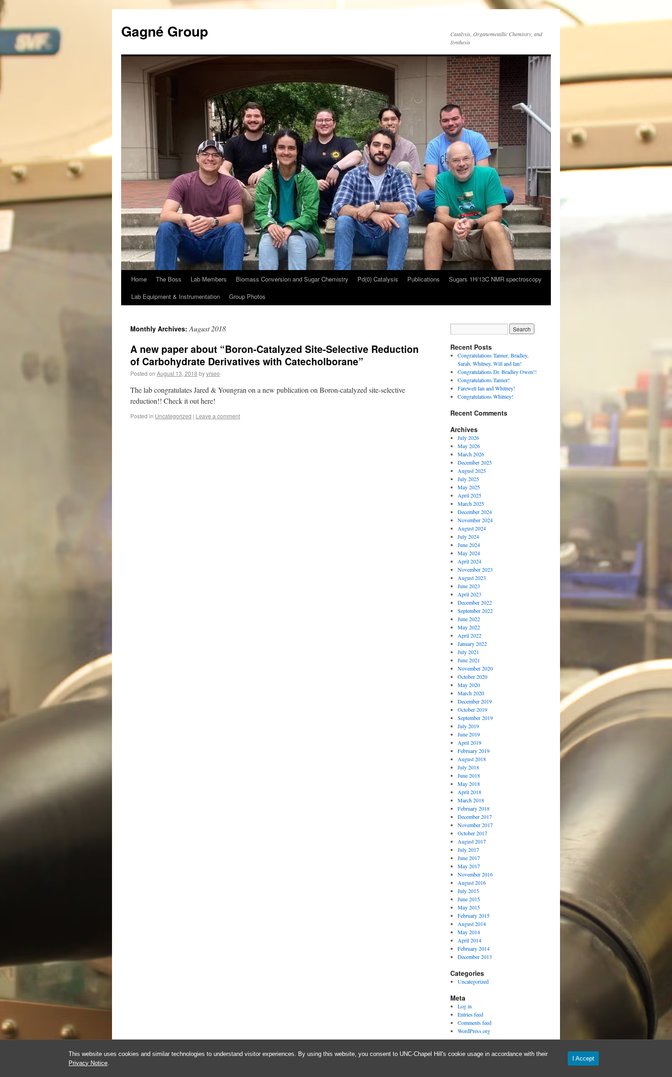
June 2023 (469, 586)
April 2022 (469, 635)
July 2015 (468, 890)
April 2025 (469, 495)
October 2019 (472, 709)
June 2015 (469, 899)
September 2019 (475, 717)
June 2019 (469, 734)
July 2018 (468, 767)
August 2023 (472, 577)
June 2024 (469, 544)
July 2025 (468, 478)
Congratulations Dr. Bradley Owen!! (497, 371)
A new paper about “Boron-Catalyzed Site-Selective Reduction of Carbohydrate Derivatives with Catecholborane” (274, 355)
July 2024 (468, 536)
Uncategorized (173, 416)
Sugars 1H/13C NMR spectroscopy (495, 279)
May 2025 (469, 487)
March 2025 (471, 503)
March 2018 (471, 800)
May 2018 (469, 783)
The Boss (168, 279)
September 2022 (475, 610)
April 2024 (469, 561)
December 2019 (475, 701)
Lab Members (209, 279)
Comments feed (474, 1022)
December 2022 (475, 602)
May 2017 (469, 866)
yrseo (213, 373)
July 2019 (468, 726)
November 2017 (475, 824)
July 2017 (468, 849)
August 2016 (472, 882)
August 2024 (472, 528)
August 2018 (472, 759)
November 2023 (475, 569)
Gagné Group (164, 31)
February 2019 (474, 750)
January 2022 (472, 643)
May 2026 (469, 445)
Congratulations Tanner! (484, 380)
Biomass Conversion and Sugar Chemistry (292, 279)
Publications (423, 279)
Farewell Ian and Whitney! (486, 388)
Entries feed (470, 1014)
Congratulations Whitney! (485, 396)
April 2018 (469, 792)
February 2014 (474, 948)
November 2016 (475, 874)
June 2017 (469, 857)
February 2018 (474, 808)
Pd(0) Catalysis (377, 279)
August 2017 (472, 841)
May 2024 (469, 553)
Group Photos (247, 296)
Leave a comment (218, 416)
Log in (465, 1006)
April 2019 (469, 742)
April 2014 (469, 940)
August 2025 (472, 470)
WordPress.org (474, 1030)
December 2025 (475, 462)
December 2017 (475, 816)
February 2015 (474, 915)
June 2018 (469, 775)
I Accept (583, 1058)
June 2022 (469, 618)
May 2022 (469, 627)
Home (139, 279)
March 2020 (471, 693)
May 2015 (469, 907)
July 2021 (468, 651)
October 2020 (472, 676)
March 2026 (471, 454)
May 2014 (469, 932)
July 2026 (468, 437)
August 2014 (472, 923)
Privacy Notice (88, 1063)
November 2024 (475, 520)
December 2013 (475, 956)
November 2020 (475, 668)
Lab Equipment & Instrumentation (175, 296)
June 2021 (469, 660)
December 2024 (475, 511)
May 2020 (469, 684)
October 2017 (472, 833)
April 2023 (469, 594)
